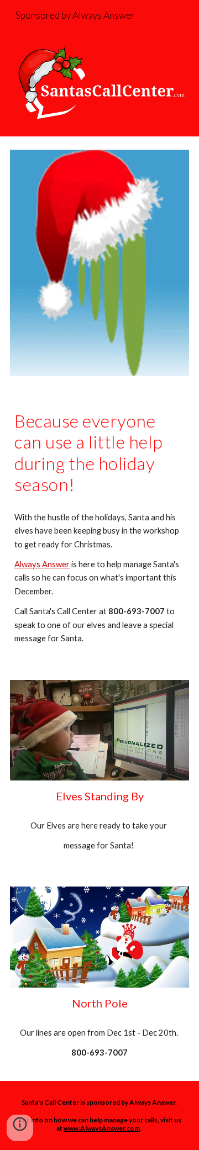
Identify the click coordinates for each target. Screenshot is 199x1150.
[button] (20, 1128)
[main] (99, 453)
